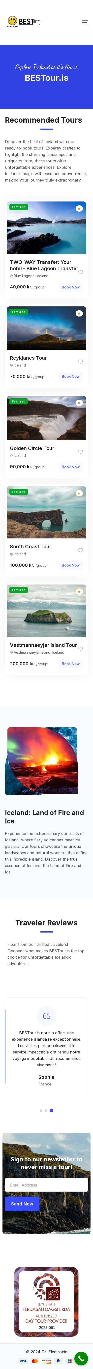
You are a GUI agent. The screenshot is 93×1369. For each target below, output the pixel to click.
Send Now (22, 1203)
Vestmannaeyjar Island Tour (43, 645)
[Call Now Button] (81, 1358)
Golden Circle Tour (32, 448)
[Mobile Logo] (23, 22)
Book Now (71, 287)
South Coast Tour (30, 547)
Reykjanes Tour (28, 358)
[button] (41, 1110)
